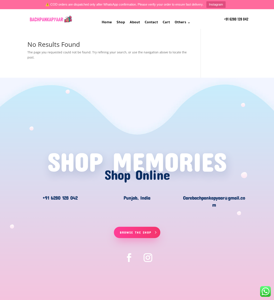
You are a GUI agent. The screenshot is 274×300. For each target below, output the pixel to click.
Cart (166, 23)
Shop (120, 23)
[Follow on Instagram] (147, 257)
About (135, 23)
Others (180, 23)
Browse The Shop (135, 232)
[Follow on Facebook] (129, 257)
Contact (151, 23)
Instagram (216, 4)
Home (107, 23)
